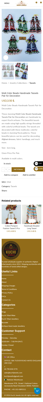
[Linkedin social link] (16, 190)
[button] (9, 221)
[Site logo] (21, 3)
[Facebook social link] (8, 190)
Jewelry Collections (18, 83)
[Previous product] (3, 88)
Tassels (32, 83)
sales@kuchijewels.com (13, 373)
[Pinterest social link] (14, 190)
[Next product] (8, 88)
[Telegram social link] (22, 190)
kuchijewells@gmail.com (13, 376)
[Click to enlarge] (5, 57)
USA (38, 163)
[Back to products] (5, 88)
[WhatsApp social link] (19, 190)
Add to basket (18, 169)
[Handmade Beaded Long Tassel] (31, 214)
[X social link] (11, 190)
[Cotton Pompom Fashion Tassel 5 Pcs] (11, 214)
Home (4, 83)
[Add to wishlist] (13, 221)
